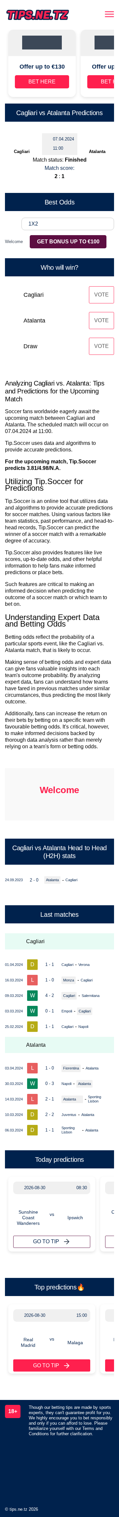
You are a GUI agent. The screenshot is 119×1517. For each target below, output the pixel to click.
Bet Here (42, 81)
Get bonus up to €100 (68, 241)
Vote (101, 294)
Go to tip (46, 1241)
